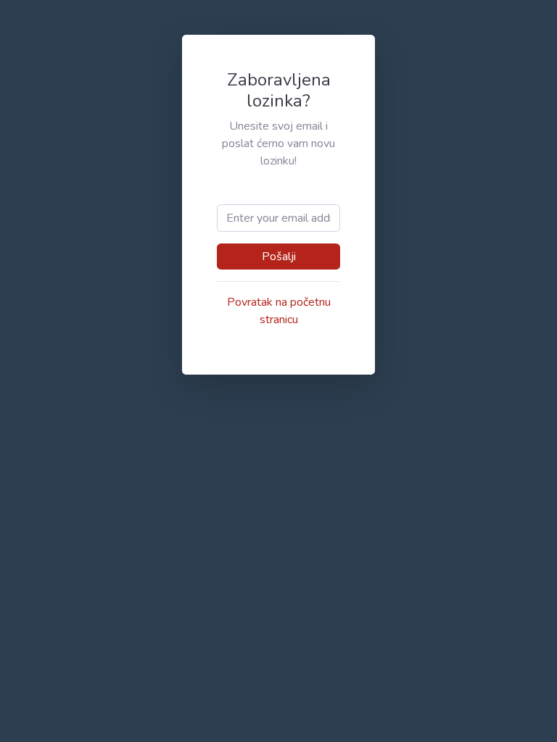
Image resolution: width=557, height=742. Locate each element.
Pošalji (279, 256)
